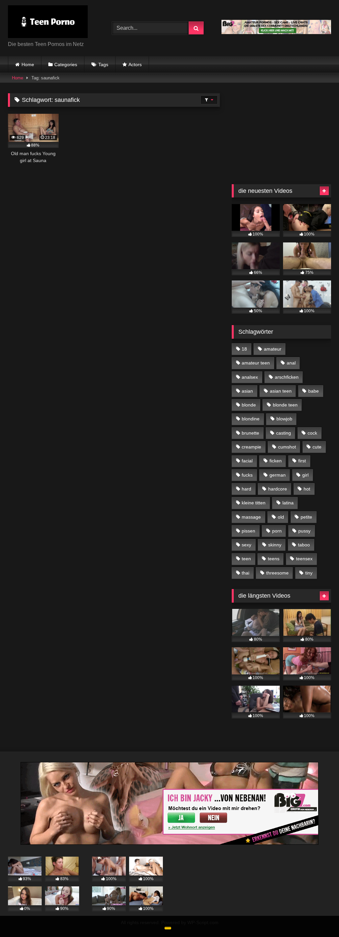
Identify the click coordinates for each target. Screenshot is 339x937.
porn (277, 530)
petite (306, 517)
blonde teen (285, 404)
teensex (304, 558)
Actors (135, 64)
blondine (251, 418)
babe (313, 391)
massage (251, 517)
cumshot (287, 446)
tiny (309, 572)
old (281, 517)
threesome (277, 572)
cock (312, 433)
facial (247, 460)
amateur (272, 349)
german (277, 475)
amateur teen (256, 362)
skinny (274, 544)
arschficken (287, 377)
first (302, 460)
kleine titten (254, 502)
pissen (248, 530)
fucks (247, 475)
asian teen (281, 391)
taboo (304, 544)
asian (247, 391)
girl (305, 475)
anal (291, 362)
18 (244, 349)
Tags (103, 64)
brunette (250, 433)
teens (273, 558)
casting (283, 433)
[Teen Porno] (52, 22)
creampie (251, 446)
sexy (246, 544)
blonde (249, 404)
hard (246, 488)
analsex (250, 377)
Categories (65, 64)
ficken (275, 460)
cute (317, 446)
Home (28, 64)
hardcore (277, 488)
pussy (304, 530)
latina (288, 502)
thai (245, 572)
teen (246, 558)
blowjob (284, 418)
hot (307, 488)
